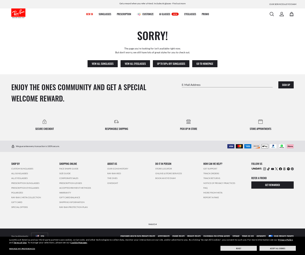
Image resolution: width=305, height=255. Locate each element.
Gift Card (16, 202)
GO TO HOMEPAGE (204, 63)
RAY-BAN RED (114, 173)
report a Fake (211, 197)
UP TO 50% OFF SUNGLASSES (171, 63)
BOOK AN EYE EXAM (165, 178)
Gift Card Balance (69, 197)
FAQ (205, 188)
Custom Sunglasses (22, 168)
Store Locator (163, 168)
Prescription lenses (70, 183)
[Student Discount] (256, 168)
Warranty (65, 192)
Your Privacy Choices (284, 236)
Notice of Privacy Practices (219, 183)
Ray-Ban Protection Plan (73, 207)
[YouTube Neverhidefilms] (272, 168)
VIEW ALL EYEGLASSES (135, 63)
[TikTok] (268, 168)
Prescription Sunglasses (25, 183)
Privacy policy (194, 236)
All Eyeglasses (19, 178)
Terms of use (248, 236)
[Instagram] (264, 168)
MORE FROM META (212, 192)
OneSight (112, 183)
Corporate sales (68, 178)
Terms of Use (19, 242)
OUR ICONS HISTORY (117, 168)
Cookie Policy (178, 236)
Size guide (65, 173)
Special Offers (19, 207)
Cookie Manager (78, 242)
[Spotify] (288, 168)
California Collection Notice (216, 236)
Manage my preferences (22, 249)
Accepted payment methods (75, 188)
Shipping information (72, 202)
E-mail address (191, 84)
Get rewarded (272, 185)
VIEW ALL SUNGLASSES (102, 63)
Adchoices (261, 236)
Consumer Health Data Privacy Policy (137, 236)
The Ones (112, 178)
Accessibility (164, 236)
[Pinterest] (292, 168)
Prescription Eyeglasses (25, 188)
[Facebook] (280, 168)
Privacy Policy (285, 239)
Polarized (17, 192)
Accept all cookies (277, 248)
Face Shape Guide (68, 168)
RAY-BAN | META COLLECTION (26, 197)
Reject (238, 248)
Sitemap (235, 236)
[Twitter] (276, 168)
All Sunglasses (19, 173)
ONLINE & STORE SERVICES (168, 173)
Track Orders (211, 173)
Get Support (210, 168)
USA (42, 236)
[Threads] (284, 168)
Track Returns (211, 178)
